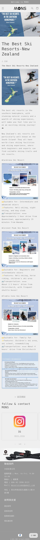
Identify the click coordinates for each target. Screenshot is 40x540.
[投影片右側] (25, 444)
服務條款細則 (9, 516)
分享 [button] (6, 61)
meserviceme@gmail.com (23, 485)
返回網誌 (21, 397)
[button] (2, 8)
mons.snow (20, 436)
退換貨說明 (8, 511)
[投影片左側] (15, 444)
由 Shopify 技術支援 (24, 539)
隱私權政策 (8, 521)
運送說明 (7, 506)
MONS (16, 539)
